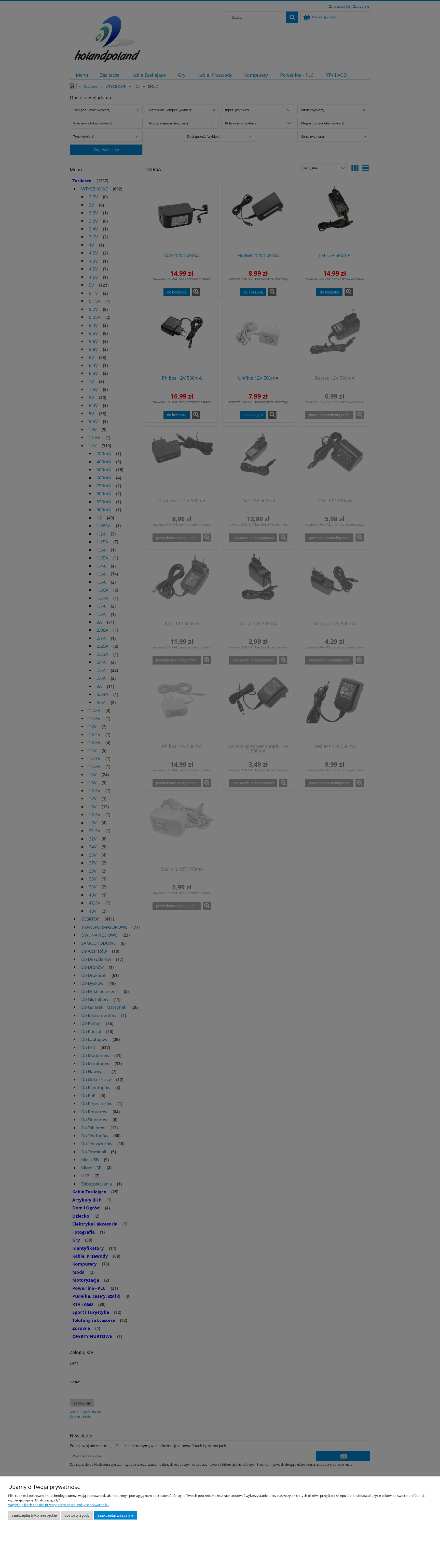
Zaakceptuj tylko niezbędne (34, 1515)
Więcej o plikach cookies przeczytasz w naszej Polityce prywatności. (58, 1504)
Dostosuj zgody (77, 1515)
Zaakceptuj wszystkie (115, 1515)
